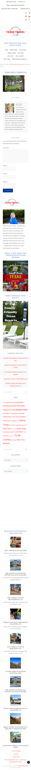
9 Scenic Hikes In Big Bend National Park (15, 672)
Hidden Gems (11, 417)
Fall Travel (11, 410)
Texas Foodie (11, 435)
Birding (13, 402)
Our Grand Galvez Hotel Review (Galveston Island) (15, 574)
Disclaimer (16, 754)
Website (5, 182)
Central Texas (15, 406)
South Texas (21, 428)
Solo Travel (13, 429)
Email (5, 174)
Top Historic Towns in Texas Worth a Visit (15, 379)
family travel (22, 409)
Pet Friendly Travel (13, 425)
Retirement (24, 425)
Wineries (6, 443)
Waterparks (14, 440)
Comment (6, 148)
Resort (20, 425)
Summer (20, 432)
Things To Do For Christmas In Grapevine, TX (15, 623)
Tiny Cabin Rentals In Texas (15, 550)
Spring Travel (13, 432)
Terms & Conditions (16, 751)
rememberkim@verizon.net (15, 761)
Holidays (23, 417)
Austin (4, 402)
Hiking (18, 417)
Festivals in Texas (9, 413)
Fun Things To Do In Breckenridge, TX (15, 598)
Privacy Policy (16, 757)
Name (5, 165)
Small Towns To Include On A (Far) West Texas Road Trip (15, 728)
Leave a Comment (15, 97)
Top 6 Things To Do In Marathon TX (15, 648)
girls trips (18, 413)
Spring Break (6, 432)
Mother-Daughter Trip (13, 421)
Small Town (7, 429)
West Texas (21, 440)
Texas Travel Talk (15, 31)
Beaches (8, 402)
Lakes (5, 421)
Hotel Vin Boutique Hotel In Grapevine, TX (15, 709)
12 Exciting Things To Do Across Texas (15, 746)
